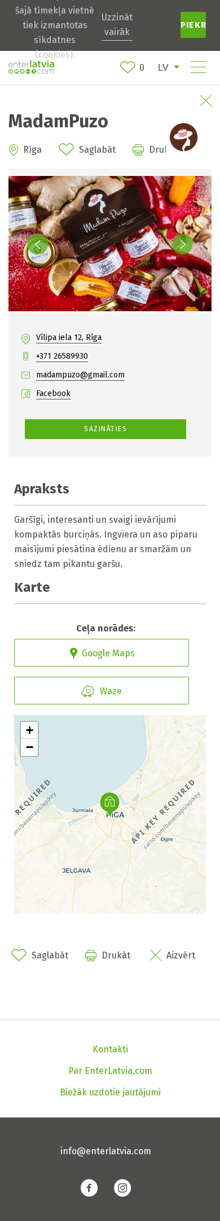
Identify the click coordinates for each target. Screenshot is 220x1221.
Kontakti (110, 1049)
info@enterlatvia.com (105, 1151)
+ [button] (29, 730)
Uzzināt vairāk (117, 24)
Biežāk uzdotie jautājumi (110, 1092)
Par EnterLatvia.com (110, 1070)
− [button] (29, 747)
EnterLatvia (31, 67)
